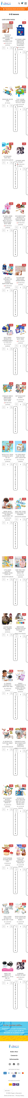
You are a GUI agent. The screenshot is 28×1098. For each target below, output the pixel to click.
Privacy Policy (20, 1095)
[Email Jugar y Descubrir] (10, 1064)
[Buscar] (19, 3)
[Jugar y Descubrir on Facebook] (14, 1064)
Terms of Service (9, 1095)
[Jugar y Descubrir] (14, 3)
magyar (7, 1090)
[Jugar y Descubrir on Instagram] (18, 1064)
